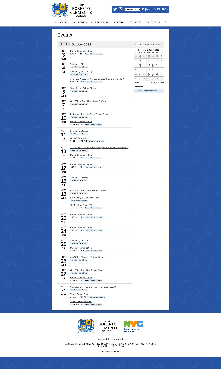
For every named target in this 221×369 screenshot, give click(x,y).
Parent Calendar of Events (147, 90)
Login (146, 9)
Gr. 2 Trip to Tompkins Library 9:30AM (88, 101)
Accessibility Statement (110, 339)
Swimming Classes (79, 64)
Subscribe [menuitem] (158, 44)
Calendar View (157, 82)
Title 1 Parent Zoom (79, 294)
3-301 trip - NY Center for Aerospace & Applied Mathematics (99, 147)
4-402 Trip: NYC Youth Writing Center (88, 190)
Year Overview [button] (146, 44)
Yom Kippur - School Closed (83, 88)
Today (136, 82)
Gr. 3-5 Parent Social (80, 138)
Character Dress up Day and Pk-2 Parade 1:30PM (94, 286)
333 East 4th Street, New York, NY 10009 (86, 344)
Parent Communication (81, 51)
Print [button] (135, 44)
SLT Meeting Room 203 (81, 205)
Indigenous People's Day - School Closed (89, 114)
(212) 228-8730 (125, 344)
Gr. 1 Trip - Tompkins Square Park (86, 270)
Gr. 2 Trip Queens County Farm (84, 197)
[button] (61, 22)
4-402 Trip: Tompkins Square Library (87, 257)
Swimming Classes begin (82, 71)
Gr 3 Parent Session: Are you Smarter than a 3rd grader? (97, 78)
